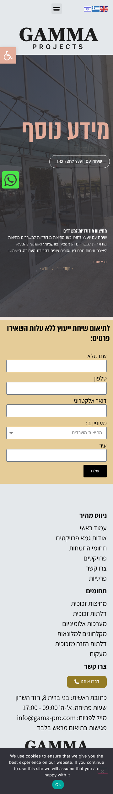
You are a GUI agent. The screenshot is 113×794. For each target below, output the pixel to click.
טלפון (100, 378)
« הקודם (67, 269)
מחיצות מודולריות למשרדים (85, 231)
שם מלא (97, 356)
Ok (58, 784)
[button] (8, 55)
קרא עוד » (100, 262)
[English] (104, 8)
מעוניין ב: (96, 423)
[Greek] (96, 8)
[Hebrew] (88, 8)
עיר (103, 445)
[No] (103, 771)
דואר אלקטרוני (90, 400)
